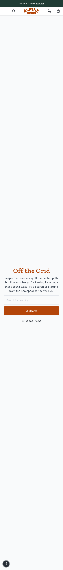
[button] (58, 11)
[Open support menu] (49, 11)
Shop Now (40, 3)
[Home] (31, 11)
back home (35, 320)
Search (33, 310)
